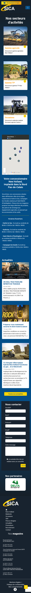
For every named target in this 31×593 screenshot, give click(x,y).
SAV (7, 518)
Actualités (9, 523)
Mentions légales (15, 582)
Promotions (9, 525)
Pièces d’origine (11, 521)
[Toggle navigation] (27, 7)
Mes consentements (15, 587)
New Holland (10, 512)
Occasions (9, 516)
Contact (8, 530)
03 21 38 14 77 (8, 573)
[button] (6, 484)
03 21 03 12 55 (8, 544)
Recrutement (10, 527)
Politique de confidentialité (15, 584)
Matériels (9, 514)
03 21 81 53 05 (8, 554)
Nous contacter (9, 546)
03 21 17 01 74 (8, 563)
